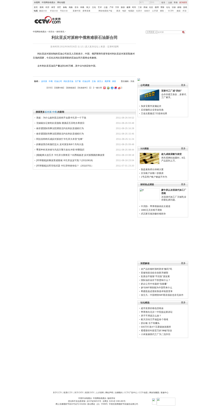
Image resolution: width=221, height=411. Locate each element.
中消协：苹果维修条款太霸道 (155, 206)
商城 (145, 7)
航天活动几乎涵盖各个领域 (154, 319)
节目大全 (64, 11)
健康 (128, 7)
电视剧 (131, 11)
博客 (162, 7)
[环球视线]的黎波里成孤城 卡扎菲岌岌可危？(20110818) (64, 160)
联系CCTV (68, 392)
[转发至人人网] (111, 88)
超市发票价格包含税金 (152, 308)
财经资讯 (60, 32)
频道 (179, 11)
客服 (176, 2)
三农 (140, 7)
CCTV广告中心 (130, 392)
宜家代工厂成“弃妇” (171, 90)
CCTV (171, 11)
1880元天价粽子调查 (151, 210)
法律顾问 (118, 392)
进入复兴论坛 (92, 46)
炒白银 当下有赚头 (150, 323)
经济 (47, 7)
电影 (124, 11)
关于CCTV (57, 392)
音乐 (76, 7)
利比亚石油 (68, 81)
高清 (118, 11)
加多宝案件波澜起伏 (151, 106)
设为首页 (183, 2)
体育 (53, 7)
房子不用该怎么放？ (151, 315)
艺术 (100, 7)
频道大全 (43, 11)
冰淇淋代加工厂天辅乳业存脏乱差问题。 (173, 198)
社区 (151, 7)
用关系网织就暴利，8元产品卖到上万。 (173, 159)
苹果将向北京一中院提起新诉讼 (157, 312)
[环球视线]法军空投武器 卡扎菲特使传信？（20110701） (65, 165)
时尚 (134, 7)
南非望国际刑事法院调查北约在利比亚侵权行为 (60, 128)
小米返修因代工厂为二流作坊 (155, 334)
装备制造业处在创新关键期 (154, 272)
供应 (114, 81)
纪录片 (139, 11)
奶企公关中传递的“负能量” (154, 284)
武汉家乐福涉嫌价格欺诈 (153, 213)
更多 (183, 85)
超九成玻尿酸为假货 (171, 154)
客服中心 (164, 392)
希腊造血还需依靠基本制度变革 (157, 291)
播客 (162, 11)
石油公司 (58, 81)
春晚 (65, 7)
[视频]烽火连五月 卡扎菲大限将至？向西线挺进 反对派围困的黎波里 (70, 155)
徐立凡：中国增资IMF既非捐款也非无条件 (162, 295)
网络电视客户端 (105, 11)
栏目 (185, 11)
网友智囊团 (154, 392)
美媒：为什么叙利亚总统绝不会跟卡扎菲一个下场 (61, 117)
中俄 (51, 81)
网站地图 (61, 2)
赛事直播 (86, 11)
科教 (82, 7)
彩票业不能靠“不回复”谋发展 (155, 276)
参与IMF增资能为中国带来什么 (156, 287)
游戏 (185, 7)
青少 (88, 7)
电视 (36, 11)
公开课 (155, 11)
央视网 (37, 2)
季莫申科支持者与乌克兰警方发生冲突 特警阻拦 (60, 149)
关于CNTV (78, 392)
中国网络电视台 (48, 2)
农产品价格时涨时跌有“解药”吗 (156, 269)
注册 (170, 2)
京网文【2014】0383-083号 (114, 401)
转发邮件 (82, 88)
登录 (163, 2)
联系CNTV (89, 392)
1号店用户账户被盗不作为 (154, 177)
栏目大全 (54, 11)
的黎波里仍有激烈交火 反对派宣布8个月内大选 (59, 144)
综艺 (59, 7)
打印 (49, 88)
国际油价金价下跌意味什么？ (155, 280)
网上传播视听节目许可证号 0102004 (71, 404)
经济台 (51, 32)
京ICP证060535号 (94, 401)
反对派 (44, 81)
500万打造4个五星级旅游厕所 (156, 327)
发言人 (100, 81)
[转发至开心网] (104, 88)
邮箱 (179, 7)
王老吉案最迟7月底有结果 (154, 113)
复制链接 (71, 88)
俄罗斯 (107, 81)
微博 (157, 7)
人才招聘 (100, 392)
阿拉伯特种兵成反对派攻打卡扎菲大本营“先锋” (59, 139)
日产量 (78, 81)
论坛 (168, 7)
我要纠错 (59, 88)
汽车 (117, 7)
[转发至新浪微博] (119, 88)
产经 (111, 7)
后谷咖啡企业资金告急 (152, 109)
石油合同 (86, 81)
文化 (94, 7)
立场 (94, 81)
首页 (36, 7)
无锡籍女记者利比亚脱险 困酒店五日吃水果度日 (60, 123)
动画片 (147, 11)
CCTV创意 (143, 392)
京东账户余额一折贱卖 (152, 173)
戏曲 (71, 7)
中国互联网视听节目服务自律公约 (123, 404)
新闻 (42, 7)
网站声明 (109, 392)
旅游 (123, 7)
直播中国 (76, 11)
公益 (106, 7)
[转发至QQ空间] (108, 88)
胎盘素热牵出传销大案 (152, 169)
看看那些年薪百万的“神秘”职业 (156, 330)
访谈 (174, 7)
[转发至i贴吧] (115, 88)
